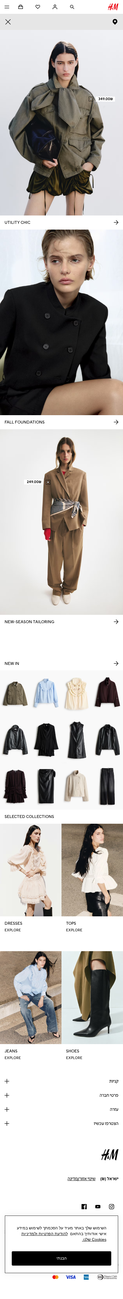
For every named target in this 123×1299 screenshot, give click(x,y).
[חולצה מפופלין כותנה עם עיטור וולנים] (46, 693)
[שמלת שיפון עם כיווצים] (15, 786)
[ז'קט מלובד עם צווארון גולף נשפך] (76, 786)
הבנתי (61, 1258)
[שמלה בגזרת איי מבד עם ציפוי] (76, 740)
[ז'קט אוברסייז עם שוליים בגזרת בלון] (15, 740)
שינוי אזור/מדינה (82, 1179)
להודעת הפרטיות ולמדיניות (44, 1233)
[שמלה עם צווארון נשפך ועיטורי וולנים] (46, 740)
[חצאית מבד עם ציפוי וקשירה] (46, 786)
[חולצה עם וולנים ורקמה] (76, 693)
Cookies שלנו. (94, 1239)
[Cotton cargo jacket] (15, 693)
